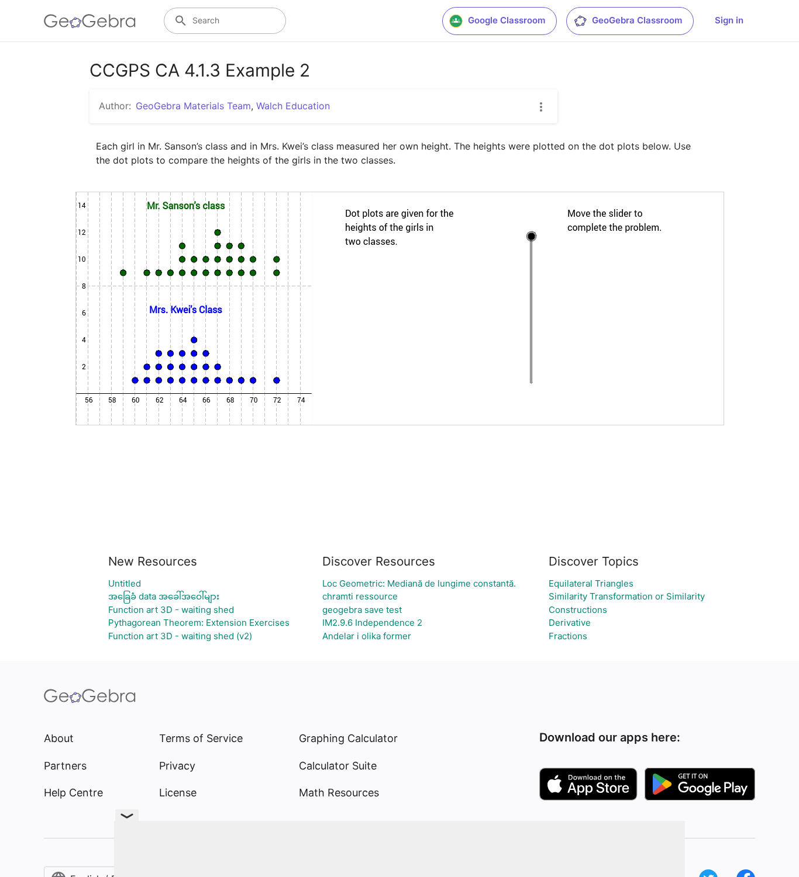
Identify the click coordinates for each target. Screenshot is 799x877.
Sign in (729, 20)
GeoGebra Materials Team (193, 106)
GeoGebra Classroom (637, 20)
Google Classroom (506, 20)
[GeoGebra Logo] (90, 21)
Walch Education (293, 106)
